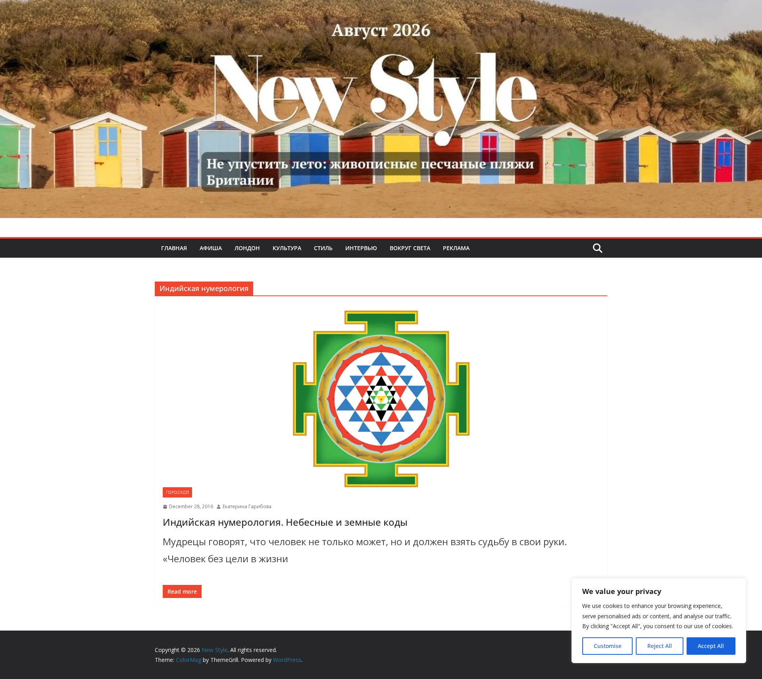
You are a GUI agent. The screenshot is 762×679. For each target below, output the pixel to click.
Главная (174, 248)
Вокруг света (410, 248)
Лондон (247, 248)
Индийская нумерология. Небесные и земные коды (285, 522)
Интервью (361, 248)
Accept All (711, 646)
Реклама (456, 248)
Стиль (323, 248)
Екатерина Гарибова (247, 506)
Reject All (659, 646)
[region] (659, 620)
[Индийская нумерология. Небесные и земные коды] (381, 399)
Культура (287, 248)
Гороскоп (177, 492)
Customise (608, 646)
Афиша (211, 248)
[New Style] (381, 8)
